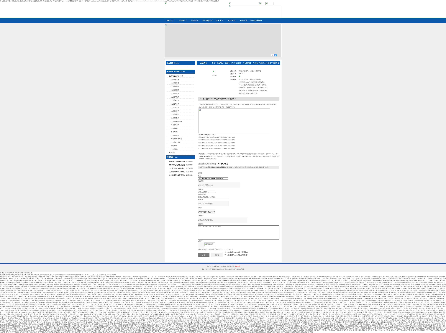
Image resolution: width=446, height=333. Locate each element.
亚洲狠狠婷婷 (375, 279)
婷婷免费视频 (375, 328)
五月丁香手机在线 (326, 288)
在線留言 (244, 20)
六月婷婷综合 (179, 326)
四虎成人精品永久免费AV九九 (151, 332)
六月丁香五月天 (77, 326)
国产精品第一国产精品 (189, 286)
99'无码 (140, 312)
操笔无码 (267, 322)
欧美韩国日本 (408, 298)
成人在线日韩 (150, 279)
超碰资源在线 (169, 304)
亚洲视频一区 (395, 312)
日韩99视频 (172, 296)
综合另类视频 (45, 306)
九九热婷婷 (180, 300)
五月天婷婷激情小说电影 (46, 288)
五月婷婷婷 (148, 306)
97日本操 (310, 300)
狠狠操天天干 (32, 322)
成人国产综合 (406, 296)
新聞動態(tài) (207, 20)
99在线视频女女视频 (400, 316)
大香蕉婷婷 (277, 330)
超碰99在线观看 (15, 306)
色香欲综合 (28, 328)
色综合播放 (340, 292)
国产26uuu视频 (255, 290)
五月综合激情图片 (97, 314)
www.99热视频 (157, 310)
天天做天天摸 (405, 294)
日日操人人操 (364, 300)
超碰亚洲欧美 (234, 286)
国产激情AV (35, 284)
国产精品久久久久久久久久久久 (272, 302)
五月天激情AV (381, 308)
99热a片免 (21, 288)
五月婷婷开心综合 (150, 304)
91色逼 (153, 292)
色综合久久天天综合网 (123, 302)
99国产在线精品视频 (326, 298)
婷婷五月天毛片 (338, 298)
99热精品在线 (322, 326)
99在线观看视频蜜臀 (384, 300)
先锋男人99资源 (51, 290)
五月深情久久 (355, 300)
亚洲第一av (224, 284)
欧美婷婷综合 (223, 304)
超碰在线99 (34, 277)
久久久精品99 (311, 316)
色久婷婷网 (65, 332)
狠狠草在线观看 (116, 282)
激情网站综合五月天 (281, 320)
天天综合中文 (333, 316)
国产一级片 (42, 318)
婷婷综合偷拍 (422, 290)
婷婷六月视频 (200, 292)
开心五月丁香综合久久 (77, 298)
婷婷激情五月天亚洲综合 (54, 332)
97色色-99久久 (98, 282)
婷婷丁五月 (210, 328)
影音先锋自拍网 (263, 306)
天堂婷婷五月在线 (331, 302)
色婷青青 (198, 302)
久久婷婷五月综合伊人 (392, 324)
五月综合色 (290, 332)
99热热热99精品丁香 (233, 324)
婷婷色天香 (378, 294)
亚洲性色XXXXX (243, 330)
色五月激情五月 (103, 284)
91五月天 (362, 280)
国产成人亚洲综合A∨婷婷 (97, 330)
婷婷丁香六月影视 (406, 322)
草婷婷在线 (333, 328)
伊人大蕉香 (283, 310)
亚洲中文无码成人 (161, 279)
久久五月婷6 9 (159, 288)
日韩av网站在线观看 (435, 284)
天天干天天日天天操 (86, 306)
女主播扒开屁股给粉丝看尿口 (257, 326)
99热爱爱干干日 (249, 294)
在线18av (230, 290)
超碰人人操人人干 (319, 292)
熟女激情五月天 (294, 312)
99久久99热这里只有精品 (284, 322)
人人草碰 (425, 328)
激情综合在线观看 (148, 316)
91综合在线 (370, 292)
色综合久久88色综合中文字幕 (106, 288)
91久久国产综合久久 (166, 318)
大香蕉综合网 (181, 296)
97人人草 (313, 302)
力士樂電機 (174, 128)
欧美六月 (125, 279)
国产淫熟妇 (133, 282)
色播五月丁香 (301, 277)
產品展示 (195, 20)
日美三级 (51, 292)
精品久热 (85, 330)
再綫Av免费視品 (15, 300)
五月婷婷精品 (366, 279)
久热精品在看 (160, 304)
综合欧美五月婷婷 (75, 308)
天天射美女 (75, 324)
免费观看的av (302, 318)
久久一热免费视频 (264, 284)
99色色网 (82, 324)
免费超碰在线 (422, 312)
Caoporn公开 (358, 279)
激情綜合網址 (107, 314)
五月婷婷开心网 (33, 279)
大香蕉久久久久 (128, 306)
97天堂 (130, 286)
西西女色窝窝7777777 (372, 318)
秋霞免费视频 (195, 304)
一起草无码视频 (305, 324)
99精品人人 (236, 326)
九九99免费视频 (415, 284)
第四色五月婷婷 (410, 308)
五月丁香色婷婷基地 (318, 296)
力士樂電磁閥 (175, 86)
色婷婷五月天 (327, 312)
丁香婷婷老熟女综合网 (318, 324)
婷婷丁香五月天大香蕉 (308, 314)
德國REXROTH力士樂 (176, 76)
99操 (398, 290)
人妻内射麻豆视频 (103, 318)
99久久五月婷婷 (183, 290)
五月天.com (285, 312)
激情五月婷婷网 (303, 328)
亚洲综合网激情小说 (79, 279)
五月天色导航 (318, 300)
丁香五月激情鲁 (33, 316)
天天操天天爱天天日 (270, 294)
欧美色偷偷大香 (427, 300)
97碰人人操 (156, 312)
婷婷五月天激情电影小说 (234, 312)
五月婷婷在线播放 (55, 280)
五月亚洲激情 (238, 300)
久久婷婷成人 (191, 292)
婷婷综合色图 (307, 279)
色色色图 (397, 322)
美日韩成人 (331, 330)
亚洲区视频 (253, 306)
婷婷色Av (102, 308)
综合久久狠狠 (107, 298)
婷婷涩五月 (246, 298)
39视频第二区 (44, 284)
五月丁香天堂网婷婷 (251, 282)
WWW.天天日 (361, 318)
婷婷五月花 (24, 279)
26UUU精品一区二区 (319, 320)
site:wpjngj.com (372, 296)
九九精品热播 (197, 282)
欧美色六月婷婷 (37, 280)
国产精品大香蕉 (359, 310)
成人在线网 (442, 312)
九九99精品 (35, 310)
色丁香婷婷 (128, 330)
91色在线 (66, 308)
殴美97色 (176, 330)
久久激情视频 (56, 322)
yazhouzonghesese (21, 294)
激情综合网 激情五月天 (245, 314)
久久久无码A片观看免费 (116, 326)
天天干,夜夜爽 (177, 324)
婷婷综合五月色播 (207, 302)
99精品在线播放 (60, 292)
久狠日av (49, 326)
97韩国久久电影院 (399, 328)
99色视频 (200, 300)
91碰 (87, 288)
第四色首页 (439, 304)
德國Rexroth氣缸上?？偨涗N (239, 255)
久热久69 (357, 296)
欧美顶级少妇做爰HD (249, 308)
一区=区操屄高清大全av (152, 320)
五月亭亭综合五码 (167, 290)
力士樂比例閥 (175, 90)
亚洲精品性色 (55, 320)
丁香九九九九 (285, 330)
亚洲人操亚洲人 (159, 294)
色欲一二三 (370, 294)
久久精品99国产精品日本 (400, 280)
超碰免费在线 (131, 324)
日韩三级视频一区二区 (312, 330)
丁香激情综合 (169, 294)
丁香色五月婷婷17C (221, 296)
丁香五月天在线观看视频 (264, 277)
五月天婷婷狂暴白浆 (373, 286)
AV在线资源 (227, 298)
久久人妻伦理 (164, 296)
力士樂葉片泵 (175, 111)
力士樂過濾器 (175, 135)
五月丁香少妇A (231, 302)
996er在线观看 (184, 298)
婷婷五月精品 (187, 308)
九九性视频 (115, 314)
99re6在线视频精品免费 (106, 277)
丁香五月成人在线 (226, 326)
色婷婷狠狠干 (410, 328)
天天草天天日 (396, 294)
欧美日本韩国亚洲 (114, 328)
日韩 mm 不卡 (191, 306)
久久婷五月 (127, 318)
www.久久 (209, 277)
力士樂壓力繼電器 (176, 139)
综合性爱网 (148, 322)
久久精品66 (132, 310)
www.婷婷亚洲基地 (177, 308)
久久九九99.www (102, 280)
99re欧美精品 (323, 330)
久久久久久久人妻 (380, 282)
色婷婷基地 (388, 280)
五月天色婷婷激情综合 (344, 284)
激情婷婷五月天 (349, 296)
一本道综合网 (161, 277)
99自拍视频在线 (329, 304)
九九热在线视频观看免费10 (432, 296)
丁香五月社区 (341, 279)
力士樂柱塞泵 (175, 114)
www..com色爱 (362, 286)
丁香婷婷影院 (321, 302)
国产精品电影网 (153, 314)
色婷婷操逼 (334, 310)
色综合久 (190, 330)
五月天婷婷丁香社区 (371, 326)
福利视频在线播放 (139, 306)
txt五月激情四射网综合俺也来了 (77, 294)
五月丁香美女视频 (368, 282)
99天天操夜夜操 (293, 310)
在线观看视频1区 (338, 288)
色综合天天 (121, 296)
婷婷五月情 (418, 300)
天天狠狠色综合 (186, 284)
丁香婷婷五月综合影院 (420, 298)
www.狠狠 (83, 320)
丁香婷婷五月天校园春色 (259, 318)
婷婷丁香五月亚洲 (385, 312)
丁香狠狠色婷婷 (289, 284)
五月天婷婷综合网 (198, 330)
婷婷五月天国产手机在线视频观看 (60, 306)
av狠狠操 (171, 320)
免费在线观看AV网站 (281, 318)
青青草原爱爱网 (428, 282)
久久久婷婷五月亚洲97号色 (214, 310)
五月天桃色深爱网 (199, 312)
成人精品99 (151, 300)
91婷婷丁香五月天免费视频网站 (115, 308)
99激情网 (207, 284)
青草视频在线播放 (275, 286)
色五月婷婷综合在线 (266, 292)
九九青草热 (383, 279)
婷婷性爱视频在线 (381, 290)
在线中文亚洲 (128, 322)
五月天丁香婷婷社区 (136, 302)
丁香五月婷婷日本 (7, 292)
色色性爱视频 (49, 279)
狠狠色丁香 (202, 288)
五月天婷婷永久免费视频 (385, 296)
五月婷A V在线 (220, 320)
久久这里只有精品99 (233, 322)
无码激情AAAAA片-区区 (139, 308)
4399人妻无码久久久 (167, 332)
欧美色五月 (346, 298)
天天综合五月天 (216, 284)
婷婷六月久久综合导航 (144, 318)
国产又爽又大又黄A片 (116, 318)
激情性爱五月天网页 (280, 288)
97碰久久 (134, 318)
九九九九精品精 (307, 288)
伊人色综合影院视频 (229, 280)
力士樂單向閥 (175, 107)
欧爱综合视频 (14, 318)
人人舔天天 (237, 310)
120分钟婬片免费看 (189, 314)
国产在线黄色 (66, 280)
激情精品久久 (410, 306)
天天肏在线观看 (103, 290)
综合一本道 (119, 306)
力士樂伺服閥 (175, 97)
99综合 (110, 290)
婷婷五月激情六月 (399, 306)
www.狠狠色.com (359, 306)
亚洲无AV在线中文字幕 (432, 306)
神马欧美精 (419, 318)
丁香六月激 (223, 322)
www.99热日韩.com (220, 324)
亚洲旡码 (164, 322)
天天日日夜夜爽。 (212, 279)
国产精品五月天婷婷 (208, 282)
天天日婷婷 (47, 324)
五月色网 (340, 314)
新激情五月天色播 (87, 292)
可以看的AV (235, 279)
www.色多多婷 (80, 286)
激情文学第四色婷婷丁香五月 (30, 298)
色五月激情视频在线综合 (90, 326)
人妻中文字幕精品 (214, 314)
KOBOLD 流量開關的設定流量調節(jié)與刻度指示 (177, 162)
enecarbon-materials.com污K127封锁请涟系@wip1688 (16, 310)
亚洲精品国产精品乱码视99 (272, 312)
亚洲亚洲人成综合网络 (386, 316)
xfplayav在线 (89, 328)
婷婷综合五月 (133, 279)
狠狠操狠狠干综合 (54, 310)
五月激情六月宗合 (432, 314)
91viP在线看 (155, 318)
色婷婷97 (56, 326)
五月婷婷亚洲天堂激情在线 (147, 330)
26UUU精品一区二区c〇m (292, 292)
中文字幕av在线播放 (406, 286)
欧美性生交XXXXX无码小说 (33, 304)
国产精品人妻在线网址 (297, 330)
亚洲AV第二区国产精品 (54, 282)
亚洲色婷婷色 (365, 288)
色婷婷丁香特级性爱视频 (20, 290)
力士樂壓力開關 (175, 142)
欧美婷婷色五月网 (73, 316)
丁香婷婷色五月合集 (173, 279)
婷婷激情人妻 (171, 306)
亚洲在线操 (364, 296)
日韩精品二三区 (201, 290)
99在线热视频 (192, 332)
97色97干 (113, 310)
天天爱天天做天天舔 (51, 286)
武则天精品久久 (267, 310)
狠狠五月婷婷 (204, 314)
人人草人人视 (194, 298)
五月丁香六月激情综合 (32, 288)
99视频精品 (297, 288)
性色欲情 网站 (339, 326)
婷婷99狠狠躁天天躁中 (63, 298)
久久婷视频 (75, 277)
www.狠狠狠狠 (25, 306)
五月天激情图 (202, 328)
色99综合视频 (42, 332)
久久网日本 (254, 296)
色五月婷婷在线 (41, 326)
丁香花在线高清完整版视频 (352, 288)
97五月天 (346, 282)
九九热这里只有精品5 (373, 284)
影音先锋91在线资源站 (96, 310)
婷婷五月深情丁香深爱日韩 (244, 280)
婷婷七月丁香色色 (168, 326)
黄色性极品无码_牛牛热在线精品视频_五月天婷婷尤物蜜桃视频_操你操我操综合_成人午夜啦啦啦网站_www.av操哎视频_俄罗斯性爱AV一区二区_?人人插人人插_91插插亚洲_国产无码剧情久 (58, 275)
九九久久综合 (178, 320)
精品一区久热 (255, 298)
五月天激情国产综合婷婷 (222, 282)
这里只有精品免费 (304, 312)
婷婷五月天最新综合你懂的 (367, 290)
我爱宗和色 (297, 326)
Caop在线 (196, 288)
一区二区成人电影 (396, 300)
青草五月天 (277, 290)
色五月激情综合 (123, 320)
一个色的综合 (245, 310)
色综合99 (133, 300)
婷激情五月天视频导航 (13, 302)
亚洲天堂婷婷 (130, 296)
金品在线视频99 (168, 330)
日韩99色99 (232, 284)
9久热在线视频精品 (109, 300)
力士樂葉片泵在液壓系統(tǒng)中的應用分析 (177, 169)
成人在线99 (121, 304)
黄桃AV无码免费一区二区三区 (361, 320)
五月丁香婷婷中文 (98, 306)
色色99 (402, 302)
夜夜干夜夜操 (374, 316)
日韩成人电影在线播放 (305, 320)
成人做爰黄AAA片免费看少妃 (310, 298)
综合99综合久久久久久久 (395, 279)
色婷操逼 (362, 326)
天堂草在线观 (370, 304)
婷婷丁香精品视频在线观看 (334, 320)
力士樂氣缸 (174, 132)
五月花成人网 (295, 280)
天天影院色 (236, 304)
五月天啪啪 (49, 318)
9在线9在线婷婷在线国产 (320, 290)
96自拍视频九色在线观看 (328, 279)
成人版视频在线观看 (47, 308)
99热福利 (146, 284)
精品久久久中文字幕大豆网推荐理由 (247, 284)
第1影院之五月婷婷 (286, 324)
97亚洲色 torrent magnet (275, 306)
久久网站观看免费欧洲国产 (390, 302)
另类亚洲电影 (355, 316)
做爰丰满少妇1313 (75, 314)
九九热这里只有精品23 (431, 310)
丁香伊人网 (224, 314)
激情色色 (381, 326)
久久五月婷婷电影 (229, 316)
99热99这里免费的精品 (123, 300)
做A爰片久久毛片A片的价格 (381, 330)
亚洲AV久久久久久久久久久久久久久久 (193, 277)
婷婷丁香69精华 (92, 320)
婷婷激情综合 (327, 300)
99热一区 (267, 308)
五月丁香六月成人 (337, 312)
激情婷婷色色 (130, 332)
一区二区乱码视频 (417, 282)
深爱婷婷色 (140, 310)
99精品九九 (226, 288)
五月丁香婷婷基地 (419, 279)
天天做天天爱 (99, 300)
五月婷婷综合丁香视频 (115, 324)
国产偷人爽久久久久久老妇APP (89, 277)
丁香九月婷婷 (351, 330)
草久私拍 (15, 284)
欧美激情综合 (123, 316)
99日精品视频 (228, 294)
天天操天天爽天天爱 (341, 294)
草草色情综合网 (311, 318)
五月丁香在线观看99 (180, 332)
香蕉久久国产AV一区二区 (371, 312)
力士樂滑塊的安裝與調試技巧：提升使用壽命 (177, 175)
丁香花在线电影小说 (412, 292)
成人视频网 (179, 314)
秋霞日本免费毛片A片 (14, 312)
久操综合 (90, 322)
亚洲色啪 (199, 326)
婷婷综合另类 (148, 302)
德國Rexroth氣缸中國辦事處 (239, 252)
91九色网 (266, 286)
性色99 (190, 288)
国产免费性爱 (33, 300)
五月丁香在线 (218, 300)
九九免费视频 (437, 286)
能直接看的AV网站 (200, 279)
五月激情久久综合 (26, 286)
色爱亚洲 (269, 332)
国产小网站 (134, 294)
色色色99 (195, 308)
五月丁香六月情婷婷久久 (266, 316)
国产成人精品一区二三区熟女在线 (165, 300)
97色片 (262, 290)
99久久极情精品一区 (205, 298)
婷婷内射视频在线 (44, 316)
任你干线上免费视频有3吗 (104, 286)
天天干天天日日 (159, 316)
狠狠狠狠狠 (271, 318)
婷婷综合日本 (250, 286)
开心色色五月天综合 (364, 328)
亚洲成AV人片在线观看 (393, 282)
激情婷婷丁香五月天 (144, 282)
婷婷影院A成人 (72, 288)
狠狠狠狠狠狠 (62, 286)
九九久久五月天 (82, 322)
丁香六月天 (349, 310)
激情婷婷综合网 (83, 310)
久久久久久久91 (421, 308)
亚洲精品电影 (267, 280)
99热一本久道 (139, 296)
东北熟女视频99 (378, 298)
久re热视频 (260, 308)
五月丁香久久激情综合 (123, 288)
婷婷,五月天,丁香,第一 (33, 294)
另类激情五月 (118, 277)
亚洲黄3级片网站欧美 (216, 280)
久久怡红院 (57, 318)
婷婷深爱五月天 (258, 322)
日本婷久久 (101, 304)
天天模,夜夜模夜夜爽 (24, 284)
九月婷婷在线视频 (292, 328)
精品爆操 (123, 328)
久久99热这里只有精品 (244, 332)
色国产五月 (164, 320)
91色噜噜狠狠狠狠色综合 (225, 306)
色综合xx (69, 284)
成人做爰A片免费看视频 (298, 316)
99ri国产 (216, 322)
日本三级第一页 (297, 286)
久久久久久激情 (167, 324)
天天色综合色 (380, 280)
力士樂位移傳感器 (176, 121)
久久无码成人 (13, 288)
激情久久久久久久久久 (29, 326)
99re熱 (176, 290)
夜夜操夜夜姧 (71, 286)
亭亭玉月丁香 (290, 304)
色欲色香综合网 (278, 292)
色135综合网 (141, 320)
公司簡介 (183, 20)
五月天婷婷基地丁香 (247, 322)
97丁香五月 (15, 332)
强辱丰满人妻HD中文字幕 (129, 312)
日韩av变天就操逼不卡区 (337, 306)
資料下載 (231, 20)
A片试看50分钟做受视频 (355, 322)
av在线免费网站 (113, 296)
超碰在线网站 (190, 294)
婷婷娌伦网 (412, 277)
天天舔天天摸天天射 (100, 292)
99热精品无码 (179, 316)
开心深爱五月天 (135, 280)
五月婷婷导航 (346, 308)
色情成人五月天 (147, 312)
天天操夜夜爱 (331, 277)
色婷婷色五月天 (245, 306)
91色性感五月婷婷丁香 (158, 282)
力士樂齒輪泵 (175, 118)
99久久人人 (205, 280)
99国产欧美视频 (11, 280)
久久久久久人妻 (157, 324)
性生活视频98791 (142, 300)
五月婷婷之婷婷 (372, 310)
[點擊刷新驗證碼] (209, 244)
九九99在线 (353, 328)
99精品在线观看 (67, 324)
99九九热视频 (37, 320)
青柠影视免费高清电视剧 (243, 292)
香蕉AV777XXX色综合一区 (214, 318)
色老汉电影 (267, 304)
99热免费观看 (43, 298)
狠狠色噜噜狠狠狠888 (28, 282)
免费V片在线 (215, 304)
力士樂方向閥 (175, 104)
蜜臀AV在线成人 (265, 298)
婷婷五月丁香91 (371, 280)
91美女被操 (24, 302)
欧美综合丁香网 (361, 294)
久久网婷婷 (431, 322)
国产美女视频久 (286, 290)
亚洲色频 (128, 308)
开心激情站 (233, 288)
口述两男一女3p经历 (42, 314)
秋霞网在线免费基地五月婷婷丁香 (240, 318)
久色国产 (20, 314)
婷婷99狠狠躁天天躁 (145, 328)
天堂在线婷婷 (125, 282)
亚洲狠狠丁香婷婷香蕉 (185, 310)
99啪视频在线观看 (431, 277)
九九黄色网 (97, 328)
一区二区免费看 (271, 314)
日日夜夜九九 (78, 330)
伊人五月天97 (142, 290)
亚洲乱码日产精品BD (144, 292)
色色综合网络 (81, 288)
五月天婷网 (23, 332)
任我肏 (340, 324)
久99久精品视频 (354, 280)
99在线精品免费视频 (356, 324)
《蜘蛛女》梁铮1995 (300, 284)
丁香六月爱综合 (15, 277)
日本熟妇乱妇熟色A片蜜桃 (267, 296)
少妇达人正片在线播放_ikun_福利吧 (163, 302)
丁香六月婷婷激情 (209, 320)
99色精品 (302, 280)
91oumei (10, 282)
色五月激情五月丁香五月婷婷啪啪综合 (261, 330)
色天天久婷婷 (320, 284)
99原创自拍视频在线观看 (306, 310)
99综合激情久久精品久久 (425, 324)
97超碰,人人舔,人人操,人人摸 (281, 282)
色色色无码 (88, 298)
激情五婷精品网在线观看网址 (292, 302)
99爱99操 (395, 284)
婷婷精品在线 (216, 308)
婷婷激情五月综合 (201, 306)
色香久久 (215, 330)
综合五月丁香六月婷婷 (82, 290)
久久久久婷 (340, 296)
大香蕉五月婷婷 (61, 304)
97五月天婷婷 (258, 280)
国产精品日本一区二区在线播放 (416, 314)
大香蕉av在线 (373, 300)
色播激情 (54, 312)
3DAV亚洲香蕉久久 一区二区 (31, 308)
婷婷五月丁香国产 (217, 298)
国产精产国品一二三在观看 (346, 302)
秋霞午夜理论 (258, 302)
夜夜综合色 (381, 324)
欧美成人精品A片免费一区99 (41, 296)
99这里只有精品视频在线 (20, 316)
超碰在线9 (144, 277)
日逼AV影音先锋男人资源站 (62, 328)
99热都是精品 (283, 300)
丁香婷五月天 (93, 290)
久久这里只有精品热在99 (284, 314)
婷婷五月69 (241, 288)
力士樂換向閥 (175, 100)
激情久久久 (243, 326)
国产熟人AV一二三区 (86, 304)
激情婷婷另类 (354, 290)
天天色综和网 (210, 290)
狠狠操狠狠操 (332, 282)
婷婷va (335, 292)
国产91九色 (384, 314)
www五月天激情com (190, 300)
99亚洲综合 (430, 288)
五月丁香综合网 (25, 277)
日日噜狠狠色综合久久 (327, 294)
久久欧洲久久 (148, 310)
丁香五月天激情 (294, 308)
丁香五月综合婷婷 (361, 330)
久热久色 (3, 314)
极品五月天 (5, 300)
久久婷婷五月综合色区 (86, 282)
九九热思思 (167, 288)
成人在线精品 (255, 292)
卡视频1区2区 (413, 280)
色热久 (230, 304)
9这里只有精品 (299, 304)
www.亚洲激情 (53, 284)
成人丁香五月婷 (116, 294)
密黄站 (126, 326)
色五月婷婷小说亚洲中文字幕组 (45, 302)
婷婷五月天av (150, 288)
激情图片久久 (66, 318)
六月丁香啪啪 (70, 290)
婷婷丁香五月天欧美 (24, 324)
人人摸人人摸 (431, 280)
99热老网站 (208, 330)
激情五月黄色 (91, 294)
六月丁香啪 (93, 318)
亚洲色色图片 (409, 302)
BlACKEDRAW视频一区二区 (90, 312)
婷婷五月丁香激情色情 (247, 304)
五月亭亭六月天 (398, 298)
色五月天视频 (437, 300)
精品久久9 (159, 330)
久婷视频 (344, 322)
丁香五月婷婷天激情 (220, 302)
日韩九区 (43, 294)
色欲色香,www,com (179, 294)
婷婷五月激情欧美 (238, 294)
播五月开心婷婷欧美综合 (169, 280)
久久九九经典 (46, 320)
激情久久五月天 (293, 300)
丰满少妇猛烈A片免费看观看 (63, 279)
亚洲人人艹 (208, 292)
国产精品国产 (157, 322)
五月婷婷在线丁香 (399, 308)
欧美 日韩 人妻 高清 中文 (78, 280)
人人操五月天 (303, 300)
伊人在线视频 (24, 300)
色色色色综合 (316, 288)
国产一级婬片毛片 (156, 326)
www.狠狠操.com (181, 306)
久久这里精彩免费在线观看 (182, 304)
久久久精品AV (358, 312)
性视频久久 (42, 290)
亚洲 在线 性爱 (58, 308)
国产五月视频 (296, 314)
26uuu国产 (365, 308)
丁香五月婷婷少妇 (236, 308)
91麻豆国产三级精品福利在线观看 (110, 312)
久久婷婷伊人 (205, 316)
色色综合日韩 (225, 286)
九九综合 (374, 324)
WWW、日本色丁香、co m (192, 316)
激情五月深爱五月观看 (401, 318)
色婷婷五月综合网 (237, 298)
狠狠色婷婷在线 (428, 318)
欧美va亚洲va (17, 282)
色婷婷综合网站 (97, 298)
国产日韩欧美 (156, 280)
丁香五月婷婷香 (113, 284)
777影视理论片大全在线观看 (409, 290)
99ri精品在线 (390, 277)
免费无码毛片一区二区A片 (322, 310)
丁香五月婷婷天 (135, 314)
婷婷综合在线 (113, 332)
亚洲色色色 (93, 288)
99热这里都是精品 (191, 296)
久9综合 (164, 306)
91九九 (49, 322)
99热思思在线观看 (412, 316)
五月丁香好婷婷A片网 (25, 318)
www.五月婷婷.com (408, 300)
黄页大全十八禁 (286, 286)
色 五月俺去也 (275, 324)
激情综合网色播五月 (198, 284)
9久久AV (396, 277)
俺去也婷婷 (156, 296)
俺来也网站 (424, 284)
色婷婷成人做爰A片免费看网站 (115, 330)
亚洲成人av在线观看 (64, 312)
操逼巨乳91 (372, 308)
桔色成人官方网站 (297, 290)
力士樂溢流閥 (175, 93)
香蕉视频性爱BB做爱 (355, 282)
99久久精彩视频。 (366, 277)
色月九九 (340, 282)
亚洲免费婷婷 (23, 330)
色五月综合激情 (65, 322)
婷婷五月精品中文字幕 (202, 294)
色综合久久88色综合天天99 (90, 308)
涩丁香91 (99, 294)
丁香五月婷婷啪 (184, 322)
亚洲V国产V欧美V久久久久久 (15, 328)
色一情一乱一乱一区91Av (250, 300)
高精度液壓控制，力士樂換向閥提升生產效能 (177, 172)
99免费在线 (49, 300)
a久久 (52, 296)
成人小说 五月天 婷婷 (250, 277)
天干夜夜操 (106, 310)
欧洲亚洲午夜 (271, 326)
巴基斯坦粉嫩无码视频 (313, 306)
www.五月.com (283, 298)
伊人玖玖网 (438, 322)
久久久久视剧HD (228, 300)
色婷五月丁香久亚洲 (263, 328)
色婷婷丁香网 (393, 314)
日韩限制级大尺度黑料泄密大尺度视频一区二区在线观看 (302, 294)
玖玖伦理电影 (356, 277)
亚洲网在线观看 (103, 326)
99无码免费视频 (406, 282)
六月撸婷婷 (31, 302)
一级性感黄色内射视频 (114, 292)
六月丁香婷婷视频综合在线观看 (183, 318)
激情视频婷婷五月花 (343, 328)
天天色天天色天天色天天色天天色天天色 (96, 332)
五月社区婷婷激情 (164, 308)
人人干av (253, 328)
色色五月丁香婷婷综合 (238, 282)
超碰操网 (227, 318)
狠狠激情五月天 (90, 286)
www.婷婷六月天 (344, 290)
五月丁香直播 (280, 326)
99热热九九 (63, 310)
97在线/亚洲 (175, 288)
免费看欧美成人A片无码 (359, 284)
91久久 (134, 320)
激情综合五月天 (215, 326)
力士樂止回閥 (175, 125)
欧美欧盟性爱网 (365, 316)
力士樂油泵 (174, 146)
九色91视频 (418, 328)
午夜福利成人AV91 (174, 298)
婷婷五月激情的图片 (265, 282)
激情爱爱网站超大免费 (78, 328)
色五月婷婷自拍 (438, 324)
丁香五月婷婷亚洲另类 (13, 298)
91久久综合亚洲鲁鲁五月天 (221, 277)
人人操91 (42, 279)
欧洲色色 (402, 292)
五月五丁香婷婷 (387, 294)
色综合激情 (50, 294)
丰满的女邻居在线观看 (120, 290)
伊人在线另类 (269, 290)
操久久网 (74, 322)
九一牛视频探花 (202, 296)
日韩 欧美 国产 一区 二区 (362, 302)
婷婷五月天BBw (336, 322)
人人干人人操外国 (220, 290)
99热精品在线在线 (376, 302)
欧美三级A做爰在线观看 (137, 288)
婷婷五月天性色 (91, 280)
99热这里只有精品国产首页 (85, 300)
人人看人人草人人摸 (34, 330)
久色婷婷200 (397, 296)
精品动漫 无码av (35, 306)
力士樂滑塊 (174, 149)
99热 (365, 310)
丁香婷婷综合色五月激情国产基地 (380, 288)
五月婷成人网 (232, 296)
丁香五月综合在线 (11, 314)
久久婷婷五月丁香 (432, 298)
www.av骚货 (433, 292)
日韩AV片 (256, 316)
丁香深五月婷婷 (76, 312)
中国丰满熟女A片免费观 (85, 302)
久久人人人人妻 (205, 304)
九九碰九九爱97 (336, 300)
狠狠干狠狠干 (346, 300)
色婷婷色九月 (61, 290)
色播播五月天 (143, 298)
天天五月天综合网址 (236, 277)
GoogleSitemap (220, 269)
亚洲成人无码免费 (393, 286)
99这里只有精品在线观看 (131, 298)
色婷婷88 (186, 320)
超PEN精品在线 (86, 314)
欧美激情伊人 (281, 328)
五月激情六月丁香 (424, 316)
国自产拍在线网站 (433, 294)
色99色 (370, 330)
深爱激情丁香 (216, 286)
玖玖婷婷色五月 (256, 324)
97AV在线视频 (85, 318)
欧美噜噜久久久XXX (123, 280)
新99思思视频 (352, 294)
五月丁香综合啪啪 (404, 284)
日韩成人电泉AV (33, 290)
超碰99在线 (430, 290)
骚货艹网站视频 (18, 292)
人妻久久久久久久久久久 (341, 280)
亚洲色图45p (100, 279)
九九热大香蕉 (390, 320)
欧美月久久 (304, 326)
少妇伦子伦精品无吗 (419, 302)
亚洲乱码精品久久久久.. (60, 300)
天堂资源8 (412, 318)
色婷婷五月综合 (169, 316)
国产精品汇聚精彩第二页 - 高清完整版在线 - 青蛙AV (213, 332)
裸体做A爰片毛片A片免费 (434, 308)
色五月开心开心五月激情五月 (413, 304)
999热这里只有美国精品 (297, 282)
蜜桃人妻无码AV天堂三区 (283, 316)
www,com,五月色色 (138, 322)
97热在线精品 (109, 279)
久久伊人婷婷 (259, 294)
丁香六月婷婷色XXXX (350, 318)
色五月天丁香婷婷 (208, 324)
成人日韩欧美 (266, 324)
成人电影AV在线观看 (350, 314)
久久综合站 (206, 326)
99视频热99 (61, 284)
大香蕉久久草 (117, 279)
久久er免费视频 (66, 277)
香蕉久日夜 (183, 330)
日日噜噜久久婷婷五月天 (433, 279)
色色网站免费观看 (187, 324)
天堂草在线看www (330, 296)
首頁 (213, 63)
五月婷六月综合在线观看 (333, 308)
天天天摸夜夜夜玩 (189, 302)
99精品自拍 (65, 314)
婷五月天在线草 (125, 314)
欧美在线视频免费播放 (216, 294)
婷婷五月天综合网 (331, 284)
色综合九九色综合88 (55, 314)
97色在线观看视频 (432, 312)
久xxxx (77, 304)
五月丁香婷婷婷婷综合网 (214, 288)
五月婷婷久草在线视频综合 (432, 320)
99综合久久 (246, 328)
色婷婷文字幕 (289, 326)
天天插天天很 (140, 324)
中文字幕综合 (14, 330)
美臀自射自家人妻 (38, 328)
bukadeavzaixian (316, 280)
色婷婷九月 (71, 296)
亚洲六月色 (378, 304)
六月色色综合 (129, 304)
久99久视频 (121, 332)
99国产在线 (143, 314)
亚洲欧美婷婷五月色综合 (264, 279)
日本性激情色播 (32, 332)
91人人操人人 (152, 277)
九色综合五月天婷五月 (352, 326)
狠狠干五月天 (395, 292)
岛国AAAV (51, 298)
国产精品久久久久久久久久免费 (158, 298)
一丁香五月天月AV (122, 310)
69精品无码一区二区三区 (146, 294)
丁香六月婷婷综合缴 (331, 324)
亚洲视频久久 (126, 294)
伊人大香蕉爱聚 (15, 286)
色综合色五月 (148, 296)
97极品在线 (342, 310)
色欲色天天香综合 (117, 298)
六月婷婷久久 (72, 300)
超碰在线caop (404, 312)
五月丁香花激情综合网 (14, 326)
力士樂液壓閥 (175, 83)
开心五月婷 (45, 280)
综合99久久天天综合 (370, 322)
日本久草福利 (48, 328)
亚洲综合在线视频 (333, 286)
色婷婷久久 (239, 316)
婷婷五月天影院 (310, 277)
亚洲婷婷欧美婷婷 (44, 277)
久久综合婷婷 (293, 318)
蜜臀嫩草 (424, 322)
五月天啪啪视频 (91, 279)
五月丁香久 (180, 280)
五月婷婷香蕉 (248, 316)
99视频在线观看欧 (146, 280)
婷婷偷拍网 (320, 318)
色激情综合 (375, 277)
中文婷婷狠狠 (259, 304)
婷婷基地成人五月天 (306, 292)
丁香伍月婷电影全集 (61, 296)
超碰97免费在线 (421, 288)
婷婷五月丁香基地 (136, 284)
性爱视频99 (290, 288)
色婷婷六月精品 (91, 324)
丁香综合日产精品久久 (387, 318)
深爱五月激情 (244, 279)
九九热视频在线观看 (65, 326)
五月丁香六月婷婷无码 (244, 296)
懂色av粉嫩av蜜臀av (38, 286)
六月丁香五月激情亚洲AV (24, 320)
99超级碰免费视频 (275, 308)
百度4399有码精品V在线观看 (223, 328)
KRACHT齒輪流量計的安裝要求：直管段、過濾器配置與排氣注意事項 (177, 165)
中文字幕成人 (93, 284)
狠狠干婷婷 (41, 300)
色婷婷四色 (292, 298)
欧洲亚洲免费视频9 (18, 304)
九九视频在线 (44, 310)
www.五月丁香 (369, 306)
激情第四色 (319, 304)
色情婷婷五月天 (190, 280)
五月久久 (154, 328)
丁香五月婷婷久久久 (47, 330)
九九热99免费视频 (386, 284)
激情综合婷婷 (306, 302)
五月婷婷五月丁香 (29, 314)
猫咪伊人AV (349, 279)
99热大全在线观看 (181, 292)
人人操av (236, 306)
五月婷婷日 (288, 279)
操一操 (325, 282)
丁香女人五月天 (268, 288)
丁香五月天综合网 (55, 277)
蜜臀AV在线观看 (110, 306)
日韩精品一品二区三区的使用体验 (405, 320)
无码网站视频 (233, 330)
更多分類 (172, 153)
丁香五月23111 (66, 282)
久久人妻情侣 (347, 320)
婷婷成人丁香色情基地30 (357, 304)
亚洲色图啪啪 (198, 324)
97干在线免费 (389, 326)
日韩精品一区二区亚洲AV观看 (401, 288)
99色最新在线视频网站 (217, 316)
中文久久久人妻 (332, 314)
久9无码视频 (119, 322)
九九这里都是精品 (307, 286)
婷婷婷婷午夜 (326, 322)
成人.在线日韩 (416, 322)
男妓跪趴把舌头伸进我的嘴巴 (304, 332)
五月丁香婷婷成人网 (417, 296)
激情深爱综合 (422, 280)
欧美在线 (309, 280)
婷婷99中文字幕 (408, 279)
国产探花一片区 (112, 320)
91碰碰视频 (8, 290)
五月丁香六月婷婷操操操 (404, 330)
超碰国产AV (296, 324)
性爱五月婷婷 (125, 292)
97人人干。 (104, 328)
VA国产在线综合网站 (76, 332)
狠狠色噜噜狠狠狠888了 (120, 286)
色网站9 (413, 288)
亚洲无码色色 (77, 292)
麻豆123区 (172, 292)
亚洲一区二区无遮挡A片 (170, 310)
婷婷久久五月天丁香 (100, 322)
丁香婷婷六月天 (285, 280)
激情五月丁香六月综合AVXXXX (171, 284)
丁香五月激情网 (7, 284)
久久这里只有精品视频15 (372, 314)
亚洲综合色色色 (256, 332)
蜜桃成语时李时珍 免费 (359, 292)
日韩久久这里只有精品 (187, 279)
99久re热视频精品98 (208, 322)
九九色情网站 (75, 306)
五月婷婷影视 (432, 328)
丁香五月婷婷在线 (356, 298)
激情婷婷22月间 (56, 324)
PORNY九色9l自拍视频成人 (314, 282)
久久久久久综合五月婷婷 (343, 277)
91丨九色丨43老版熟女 (278, 304)
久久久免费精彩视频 (219, 312)
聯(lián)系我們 (256, 20)
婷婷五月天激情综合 (60, 330)
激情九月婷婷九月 (297, 322)
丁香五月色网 (259, 286)
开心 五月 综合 (418, 310)
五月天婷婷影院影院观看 (249, 312)
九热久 (125, 324)
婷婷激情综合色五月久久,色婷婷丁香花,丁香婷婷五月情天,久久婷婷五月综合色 (157, 286)
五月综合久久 (312, 284)
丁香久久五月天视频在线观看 (12, 308)
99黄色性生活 (9, 296)
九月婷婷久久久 (208, 300)
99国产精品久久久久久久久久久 (167, 328)
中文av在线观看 (36, 312)
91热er (298, 298)
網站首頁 (170, 20)
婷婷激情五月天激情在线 (204, 286)
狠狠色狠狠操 (183, 288)
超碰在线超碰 (323, 286)
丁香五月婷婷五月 (340, 330)
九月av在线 (285, 308)
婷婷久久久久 (308, 290)
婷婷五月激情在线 (132, 328)
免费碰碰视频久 (139, 304)
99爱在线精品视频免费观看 (166, 314)
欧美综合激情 (276, 280)
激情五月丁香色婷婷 (407, 310)
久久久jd (382, 277)
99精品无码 (361, 314)
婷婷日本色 (420, 320)
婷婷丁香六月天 (333, 290)
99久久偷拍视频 (46, 312)
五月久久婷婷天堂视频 (196, 320)
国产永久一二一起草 (322, 316)
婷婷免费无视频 (396, 310)
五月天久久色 (392, 290)
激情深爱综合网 (424, 292)
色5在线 (168, 277)
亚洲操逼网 (273, 328)
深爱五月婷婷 (316, 279)
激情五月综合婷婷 (399, 326)
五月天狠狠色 (7, 316)
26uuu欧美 (198, 280)
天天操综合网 (349, 306)
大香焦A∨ (148, 324)
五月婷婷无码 (157, 306)
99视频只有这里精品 (384, 310)
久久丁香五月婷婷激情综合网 (174, 282)
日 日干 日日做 (387, 304)
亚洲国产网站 (420, 277)
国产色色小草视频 (101, 324)
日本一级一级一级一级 (378, 320)
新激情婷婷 (348, 292)
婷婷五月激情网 (293, 320)
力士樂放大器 (175, 79)
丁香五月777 (276, 310)
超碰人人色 (68, 292)
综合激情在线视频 (154, 284)
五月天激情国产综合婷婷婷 (80, 284)
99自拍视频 (280, 294)
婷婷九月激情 (23, 322)
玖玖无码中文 (142, 279)
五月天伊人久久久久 (278, 279)
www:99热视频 (26, 312)
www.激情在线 (233, 314)
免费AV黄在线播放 (61, 288)
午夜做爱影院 (70, 304)
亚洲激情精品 (275, 298)
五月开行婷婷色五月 (419, 330)
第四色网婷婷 (21, 280)
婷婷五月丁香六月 (321, 314)
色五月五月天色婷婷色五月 (418, 294)
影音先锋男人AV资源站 (63, 302)
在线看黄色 (262, 300)
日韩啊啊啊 (209, 312)
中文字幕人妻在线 (155, 290)
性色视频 (165, 292)
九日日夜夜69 (179, 302)
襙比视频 (135, 330)
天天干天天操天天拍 (259, 314)
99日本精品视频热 (195, 322)
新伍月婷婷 (383, 286)
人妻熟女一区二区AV (14, 279)
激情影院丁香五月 (5, 304)
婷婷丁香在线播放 (245, 324)
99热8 (130, 320)
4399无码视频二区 (356, 308)
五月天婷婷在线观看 (277, 284)
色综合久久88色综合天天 (280, 277)
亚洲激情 (70, 330)
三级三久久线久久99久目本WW (422, 286)
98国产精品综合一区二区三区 (23, 296)
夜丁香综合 (106, 282)
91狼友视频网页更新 (429, 304)
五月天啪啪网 (413, 312)
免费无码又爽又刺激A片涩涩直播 (318, 328)
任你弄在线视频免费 (95, 296)
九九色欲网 (328, 292)
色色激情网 (252, 279)
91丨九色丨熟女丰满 (60, 294)
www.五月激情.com (125, 284)
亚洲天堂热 (138, 332)
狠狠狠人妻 (389, 308)
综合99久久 (75, 282)
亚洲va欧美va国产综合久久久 (313, 322)
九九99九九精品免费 (37, 324)
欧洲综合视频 (188, 282)
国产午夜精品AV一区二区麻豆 (384, 306)
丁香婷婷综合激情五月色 (185, 312)
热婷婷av (104, 296)
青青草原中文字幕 (255, 310)
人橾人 (316, 286)
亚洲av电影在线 (5, 277)
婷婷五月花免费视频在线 (430, 326)
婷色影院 (35, 318)
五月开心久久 (112, 280)
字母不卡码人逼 (134, 326)
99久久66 (28, 280)
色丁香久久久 (402, 314)
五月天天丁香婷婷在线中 (31, 292)
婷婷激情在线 (111, 322)
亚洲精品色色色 (75, 318)
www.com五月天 (228, 310)
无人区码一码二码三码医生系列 (187, 328)
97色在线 (273, 322)
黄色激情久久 (367, 324)
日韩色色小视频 (41, 322)
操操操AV (242, 286)
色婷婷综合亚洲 (176, 277)
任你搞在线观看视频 (81, 296)
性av (148, 290)
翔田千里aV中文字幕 (49, 304)
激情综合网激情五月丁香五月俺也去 (224, 292)
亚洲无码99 (233, 332)
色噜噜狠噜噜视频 (153, 308)
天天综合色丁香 (419, 306)
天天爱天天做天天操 (344, 316)
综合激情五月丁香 (111, 304)
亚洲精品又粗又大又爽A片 (245, 302)
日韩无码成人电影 (288, 306)
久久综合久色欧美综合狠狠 (169, 312)
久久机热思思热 (320, 308)
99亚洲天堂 (192, 290)
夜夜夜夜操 (74, 302)
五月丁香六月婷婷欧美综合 (413, 326)
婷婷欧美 (260, 288)
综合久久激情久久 (10, 320)
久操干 (95, 304)
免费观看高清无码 (310, 304)
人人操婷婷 (133, 292)
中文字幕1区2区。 (251, 288)
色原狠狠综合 (404, 277)
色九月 (264, 332)
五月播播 (261, 312)
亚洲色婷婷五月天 (41, 282)
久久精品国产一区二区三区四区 (70, 320)
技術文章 (219, 20)
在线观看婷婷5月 (321, 277)
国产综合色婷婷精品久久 (382, 292)
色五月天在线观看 (300, 306)
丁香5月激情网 (388, 298)
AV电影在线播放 (368, 298)
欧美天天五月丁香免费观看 (131, 277)
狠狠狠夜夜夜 (330, 326)
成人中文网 (292, 277)
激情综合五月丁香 (327, 280)
